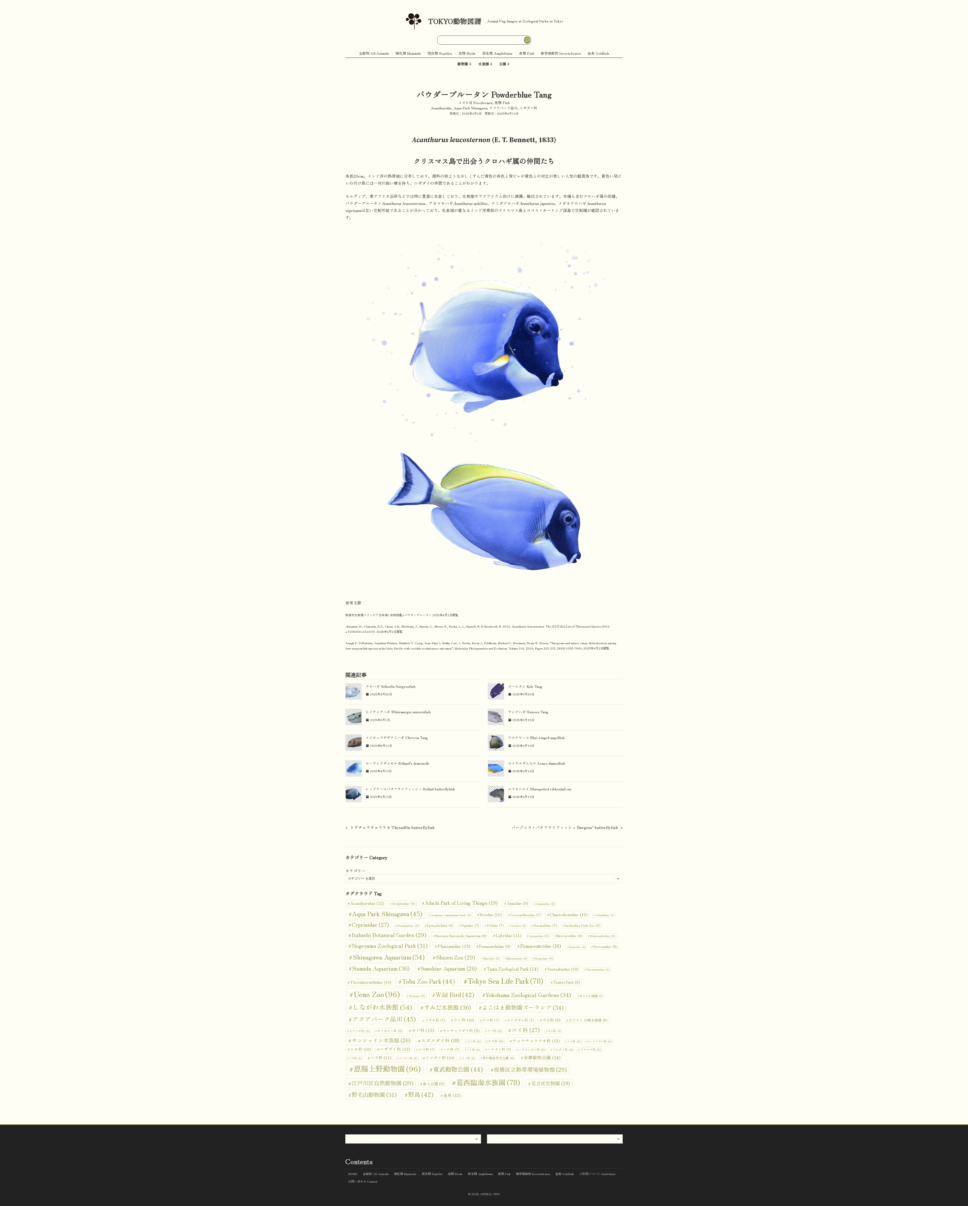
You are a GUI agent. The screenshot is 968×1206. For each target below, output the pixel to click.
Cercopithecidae (525, 914)
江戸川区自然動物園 (382, 1083)
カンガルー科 (390, 1030)
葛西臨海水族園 (488, 1082)
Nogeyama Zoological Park (390, 945)
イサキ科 (435, 1020)
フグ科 (355, 1058)
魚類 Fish (502, 102)
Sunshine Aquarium (449, 968)
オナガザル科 (520, 1020)
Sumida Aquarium (381, 968)
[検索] (527, 40)
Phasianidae (454, 946)
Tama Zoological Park (512, 969)
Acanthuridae (441, 107)
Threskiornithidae (370, 982)
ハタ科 (451, 1049)
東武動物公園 (458, 1069)
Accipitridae (403, 903)
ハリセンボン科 (532, 1049)
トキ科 (360, 1049)
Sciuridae (577, 947)
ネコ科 (426, 1049)
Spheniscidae (516, 958)
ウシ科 (463, 1020)
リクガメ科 (440, 1057)
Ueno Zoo (377, 993)
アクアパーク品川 (503, 107)
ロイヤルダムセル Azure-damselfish (536, 763)
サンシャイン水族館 (381, 1040)
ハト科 (473, 1050)
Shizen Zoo (455, 957)
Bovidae (490, 914)
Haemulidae (545, 925)
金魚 (452, 1095)
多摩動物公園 (542, 1057)
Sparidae (491, 958)
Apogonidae (545, 904)
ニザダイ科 (528, 107)
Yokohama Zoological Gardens (528, 995)
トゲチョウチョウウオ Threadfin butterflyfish (392, 827)
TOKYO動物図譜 (454, 21)
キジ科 (423, 1030)
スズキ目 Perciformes (475, 102)
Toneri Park (566, 982)
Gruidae (518, 925)
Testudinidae (563, 969)
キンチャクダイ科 (461, 1030)
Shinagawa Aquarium (389, 956)
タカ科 (495, 1041)
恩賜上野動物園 (387, 1068)
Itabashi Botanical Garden (389, 935)
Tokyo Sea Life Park (505, 980)
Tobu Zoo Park (428, 981)
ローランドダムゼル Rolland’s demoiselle (398, 763)
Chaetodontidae (568, 914)
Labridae (508, 935)
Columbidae (604, 915)
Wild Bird (455, 994)
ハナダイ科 (499, 1049)
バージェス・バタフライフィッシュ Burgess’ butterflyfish (564, 827)
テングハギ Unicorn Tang (528, 711)
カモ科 (551, 1020)
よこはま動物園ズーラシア (522, 1007)
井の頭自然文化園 (498, 1058)
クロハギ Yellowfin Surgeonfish (390, 686)
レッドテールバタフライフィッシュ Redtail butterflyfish (410, 788)
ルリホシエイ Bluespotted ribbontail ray (539, 788)
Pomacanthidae (494, 946)
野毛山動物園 (374, 1094)
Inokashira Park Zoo (582, 925)
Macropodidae (569, 935)
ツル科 (573, 1041)
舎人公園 (433, 1083)
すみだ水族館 (447, 1007)
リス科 (468, 1058)
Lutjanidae (539, 936)
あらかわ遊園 (591, 996)
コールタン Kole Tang (525, 686)
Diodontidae (408, 925)
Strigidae (543, 958)
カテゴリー (355, 871)
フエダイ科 (563, 1049)
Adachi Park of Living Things (461, 902)
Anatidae (517, 903)
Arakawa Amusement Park (451, 915)
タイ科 (473, 1041)
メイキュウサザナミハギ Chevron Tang (397, 737)
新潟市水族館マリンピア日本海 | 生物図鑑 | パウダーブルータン (388, 615)
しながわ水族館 (382, 1006)
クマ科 (494, 1031)
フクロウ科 (590, 1049)
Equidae (470, 925)
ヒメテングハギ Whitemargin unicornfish (398, 711)
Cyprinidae (370, 924)
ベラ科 (380, 1058)
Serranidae (605, 946)
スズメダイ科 (440, 1040)
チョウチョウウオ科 (536, 1041)
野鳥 (420, 1094)
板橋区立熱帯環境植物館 (530, 1069)
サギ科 (554, 1031)
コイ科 (525, 1030)
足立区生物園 (550, 1083)
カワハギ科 (359, 1031)
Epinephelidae (440, 925)
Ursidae (417, 996)
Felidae (495, 925)
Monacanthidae (602, 936)
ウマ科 (490, 1020)
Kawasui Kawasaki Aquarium (461, 935)
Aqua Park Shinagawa (470, 107)
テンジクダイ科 (599, 1041)
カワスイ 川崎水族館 (588, 1020)
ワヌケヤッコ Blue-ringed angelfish (536, 737)
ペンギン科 (408, 1058)
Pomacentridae (540, 945)
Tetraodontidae (598, 969)
